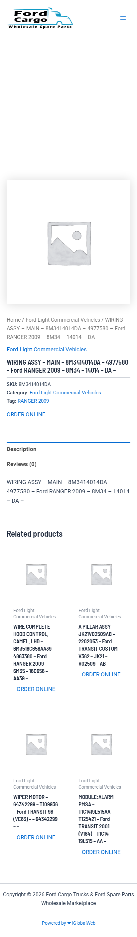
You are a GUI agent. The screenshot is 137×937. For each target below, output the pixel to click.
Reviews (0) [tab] (22, 464)
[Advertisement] (68, 108)
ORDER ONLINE (26, 414)
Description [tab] (22, 449)
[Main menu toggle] (123, 18)
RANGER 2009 (33, 401)
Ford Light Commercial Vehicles (63, 320)
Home (14, 320)
